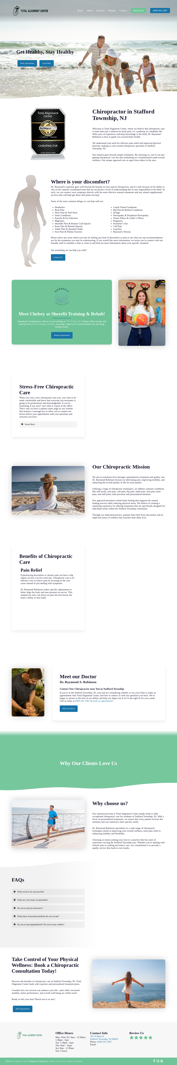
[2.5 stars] (140, 1038)
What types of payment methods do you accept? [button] (38, 916)
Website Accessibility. (75, 1061)
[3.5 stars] (144, 1038)
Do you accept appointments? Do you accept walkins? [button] (40, 924)
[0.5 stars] (130, 1038)
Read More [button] (30, 424)
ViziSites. (52, 1061)
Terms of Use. (61, 1061)
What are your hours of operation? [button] (32, 900)
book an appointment (102, 701)
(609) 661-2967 (82, 701)
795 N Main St (73, 321)
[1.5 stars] (135, 1038)
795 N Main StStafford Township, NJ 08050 (104, 1037)
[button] (27, 63)
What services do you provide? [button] (30, 892)
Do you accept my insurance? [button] (30, 908)
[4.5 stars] (149, 1038)
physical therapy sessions (43, 324)
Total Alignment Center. (19, 1061)
